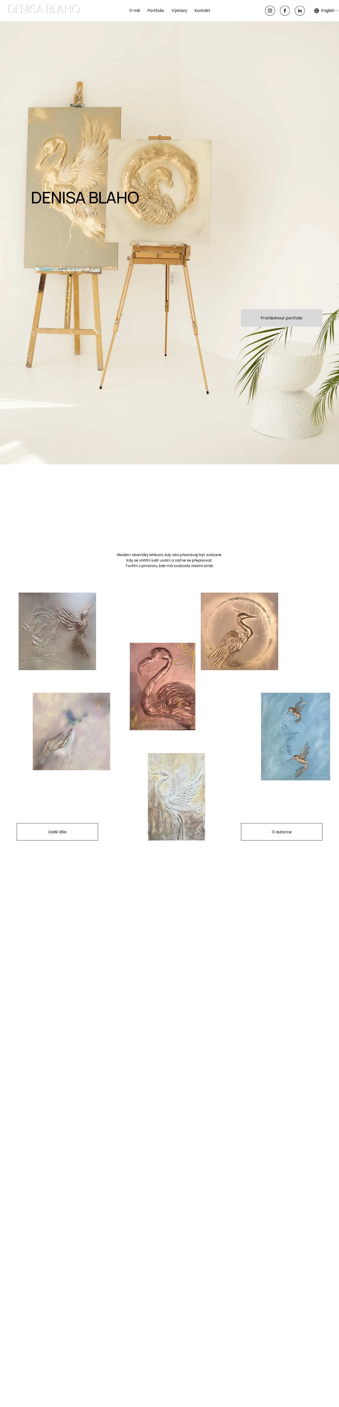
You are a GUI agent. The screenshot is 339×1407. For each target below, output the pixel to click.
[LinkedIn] (300, 11)
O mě (134, 10)
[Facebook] (285, 11)
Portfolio (155, 10)
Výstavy (179, 10)
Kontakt (202, 10)
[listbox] (326, 10)
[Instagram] (270, 11)
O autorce (282, 832)
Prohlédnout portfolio (282, 318)
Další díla (57, 832)
